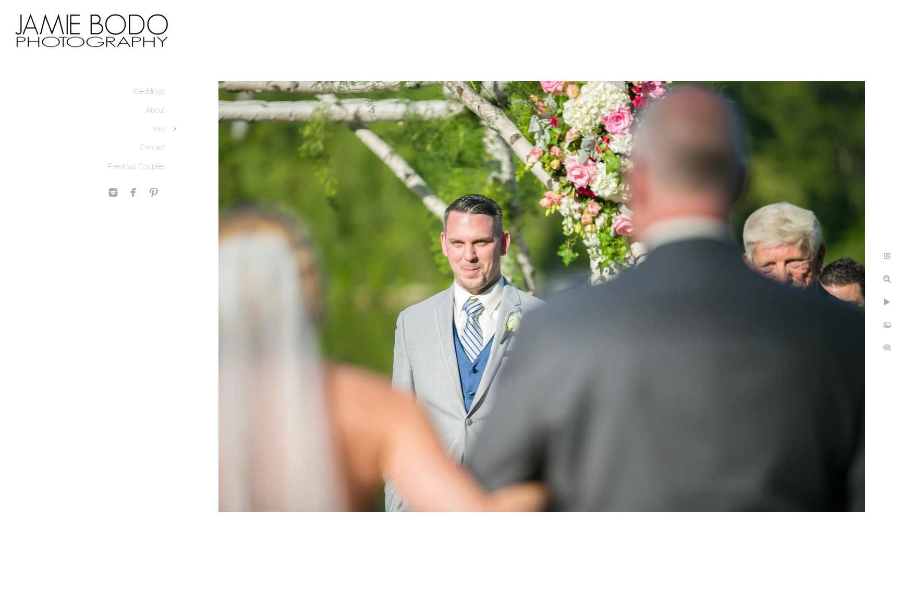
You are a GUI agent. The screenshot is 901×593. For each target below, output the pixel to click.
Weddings (148, 91)
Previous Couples (136, 166)
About (155, 110)
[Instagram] (113, 192)
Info (159, 129)
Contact (152, 147)
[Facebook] (133, 192)
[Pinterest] (154, 192)
